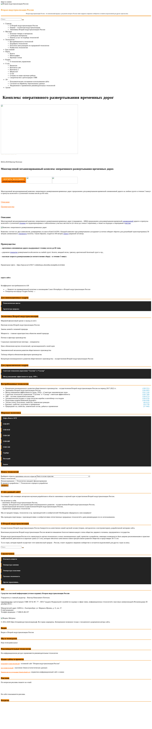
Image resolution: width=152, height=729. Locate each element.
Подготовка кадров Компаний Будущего (20, 400)
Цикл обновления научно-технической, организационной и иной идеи (28, 346)
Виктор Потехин (15, 162)
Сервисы (4, 726)
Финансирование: (8, 481)
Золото (5, 464)
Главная (8, 24)
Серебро (6, 453)
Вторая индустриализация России (17, 10)
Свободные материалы (18, 36)
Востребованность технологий (21, 42)
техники (22, 223)
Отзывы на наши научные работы (22, 75)
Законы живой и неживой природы (14, 329)
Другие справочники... (11, 582)
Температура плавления (11, 570)
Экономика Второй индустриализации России (27, 30)
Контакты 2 (14, 69)
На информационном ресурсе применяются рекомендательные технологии (29, 653)
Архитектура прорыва (11, 309)
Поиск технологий (8, 478)
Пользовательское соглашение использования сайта (29, 81)
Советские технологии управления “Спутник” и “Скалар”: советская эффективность (37, 394)
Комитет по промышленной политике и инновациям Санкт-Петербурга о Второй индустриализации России (47, 289)
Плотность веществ (10, 559)
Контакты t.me (15, 67)
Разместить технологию (19, 48)
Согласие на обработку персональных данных (27, 83)
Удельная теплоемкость (11, 576)
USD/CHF (6, 435)
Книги (12, 54)
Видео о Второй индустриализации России (17, 632)
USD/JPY (6, 424)
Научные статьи (16, 58)
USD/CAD (6, 447)
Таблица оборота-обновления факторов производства (21, 354)
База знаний (9, 50)
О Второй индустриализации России (24, 26)
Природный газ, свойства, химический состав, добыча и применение (31, 406)
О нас (7, 63)
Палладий (6, 458)
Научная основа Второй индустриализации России (20, 325)
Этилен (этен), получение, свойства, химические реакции (27, 402)
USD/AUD (6, 430)
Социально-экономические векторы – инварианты (20, 342)
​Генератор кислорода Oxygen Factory (20, 291)
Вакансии (13, 65)
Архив (7, 87)
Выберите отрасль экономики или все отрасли (18, 476)
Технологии (9, 40)
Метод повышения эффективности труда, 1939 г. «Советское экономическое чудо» (36, 392)
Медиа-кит (14, 71)
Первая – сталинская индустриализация (25, 28)
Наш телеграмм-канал (9, 643)
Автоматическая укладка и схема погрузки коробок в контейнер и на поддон (34, 398)
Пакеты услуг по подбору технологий (24, 38)
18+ (6, 79)
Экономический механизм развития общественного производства (26, 350)
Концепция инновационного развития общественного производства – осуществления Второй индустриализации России (47, 359)
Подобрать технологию (19, 44)
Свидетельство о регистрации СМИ (23, 77)
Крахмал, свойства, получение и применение (22, 404)
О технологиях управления (20, 61)
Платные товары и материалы (21, 34)
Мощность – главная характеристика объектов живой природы (25, 333)
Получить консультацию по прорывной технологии (29, 46)
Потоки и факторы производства (13, 338)
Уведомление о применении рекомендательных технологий (32, 85)
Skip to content (6, 2)
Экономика (5, 705)
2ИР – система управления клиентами (19, 396)
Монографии (15, 56)
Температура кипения (11, 565)
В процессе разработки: (10, 483)
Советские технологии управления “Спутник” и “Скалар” (24, 371)
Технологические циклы (11, 303)
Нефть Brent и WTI (10, 418)
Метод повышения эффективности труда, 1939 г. (20, 376)
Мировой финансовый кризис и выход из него (18, 321)
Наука (7, 52)
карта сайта (5, 278)
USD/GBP (6, 441)
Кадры (7, 60)
